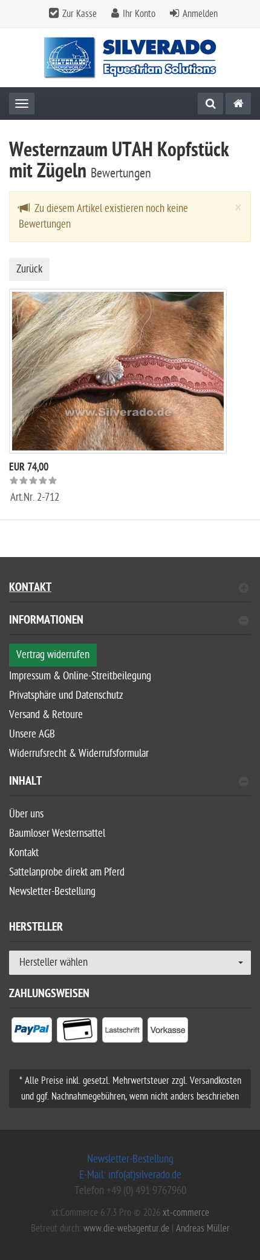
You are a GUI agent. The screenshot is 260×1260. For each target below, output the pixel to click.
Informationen (46, 621)
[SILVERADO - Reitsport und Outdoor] (238, 103)
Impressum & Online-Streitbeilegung (80, 676)
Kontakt (30, 588)
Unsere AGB (32, 734)
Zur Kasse (79, 13)
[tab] (130, 625)
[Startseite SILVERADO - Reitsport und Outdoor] (130, 57)
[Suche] (210, 103)
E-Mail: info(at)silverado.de (130, 1175)
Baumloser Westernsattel (57, 833)
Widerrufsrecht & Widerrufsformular (79, 753)
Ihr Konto (139, 13)
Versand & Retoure (46, 714)
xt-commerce (186, 1212)
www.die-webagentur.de (126, 1228)
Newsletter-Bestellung (52, 891)
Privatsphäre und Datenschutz (66, 695)
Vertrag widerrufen (52, 654)
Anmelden (200, 13)
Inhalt (25, 782)
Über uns (26, 814)
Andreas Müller (203, 1228)
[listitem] (31, 1032)
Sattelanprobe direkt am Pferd (67, 872)
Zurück (29, 269)
